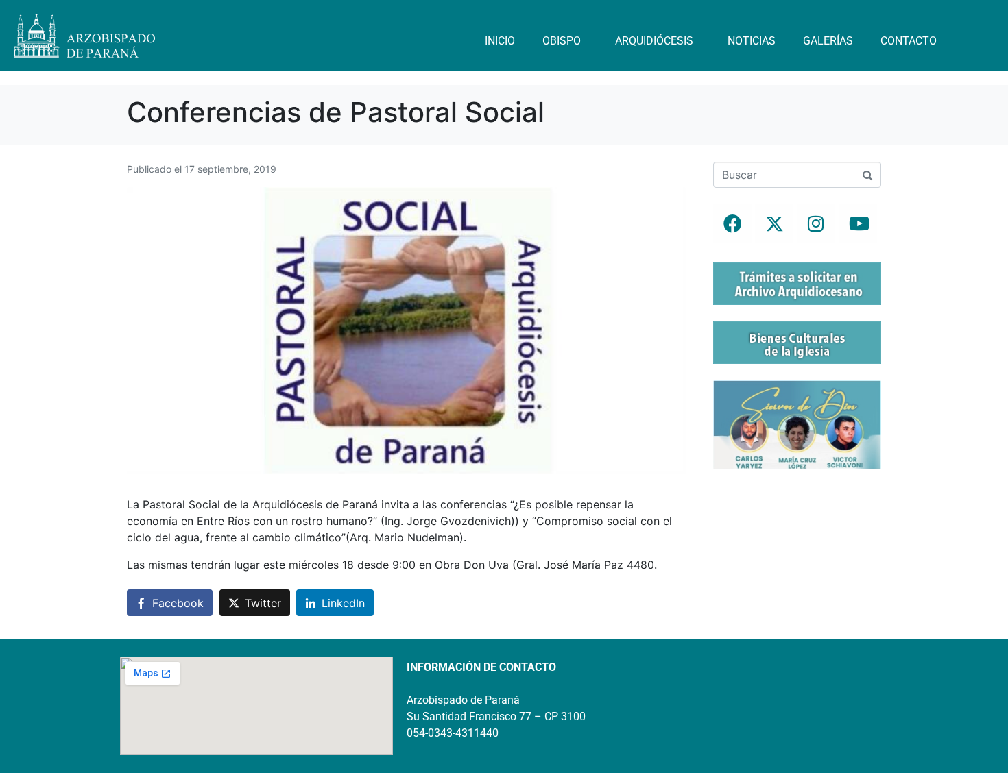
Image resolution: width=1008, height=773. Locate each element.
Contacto (908, 40)
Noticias (752, 40)
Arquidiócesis (654, 40)
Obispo (561, 40)
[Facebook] (732, 223)
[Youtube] (858, 223)
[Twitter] (774, 223)
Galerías (828, 40)
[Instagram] (816, 223)
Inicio (500, 40)
